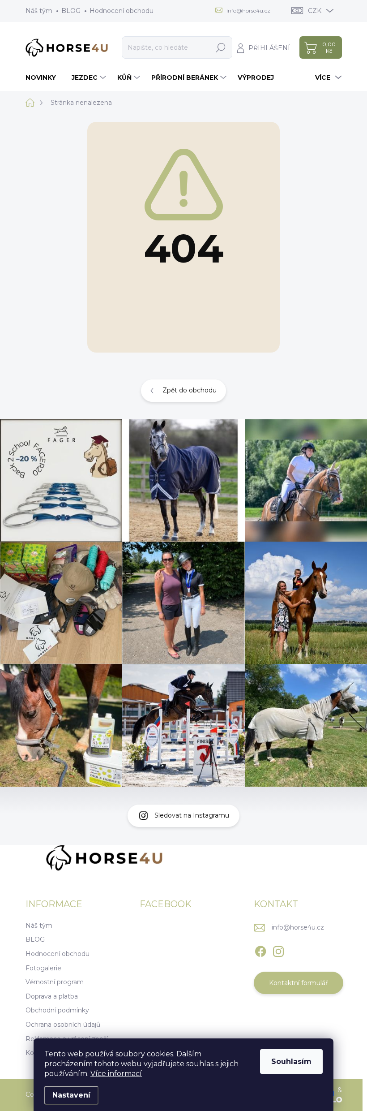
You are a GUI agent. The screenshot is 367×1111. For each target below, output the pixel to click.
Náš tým (39, 11)
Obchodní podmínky (57, 1010)
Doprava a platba (52, 996)
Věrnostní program (55, 982)
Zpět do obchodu (189, 390)
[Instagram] (278, 949)
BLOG (71, 11)
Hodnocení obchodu (122, 11)
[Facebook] (260, 949)
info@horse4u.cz (298, 927)
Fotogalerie (43, 968)
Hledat (220, 47)
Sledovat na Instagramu (191, 815)
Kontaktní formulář (298, 983)
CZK (314, 11)
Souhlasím (291, 1061)
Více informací (116, 1073)
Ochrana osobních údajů (63, 1025)
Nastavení (71, 1095)
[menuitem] (44, 77)
